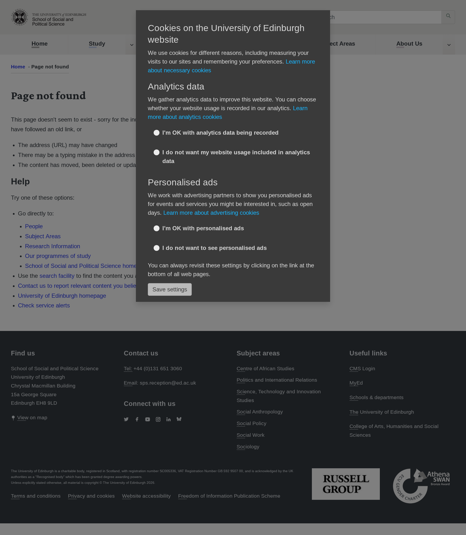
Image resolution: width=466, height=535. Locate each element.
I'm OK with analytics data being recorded (220, 132)
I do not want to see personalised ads (214, 248)
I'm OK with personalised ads (203, 228)
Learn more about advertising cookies (211, 212)
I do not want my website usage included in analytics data (236, 156)
